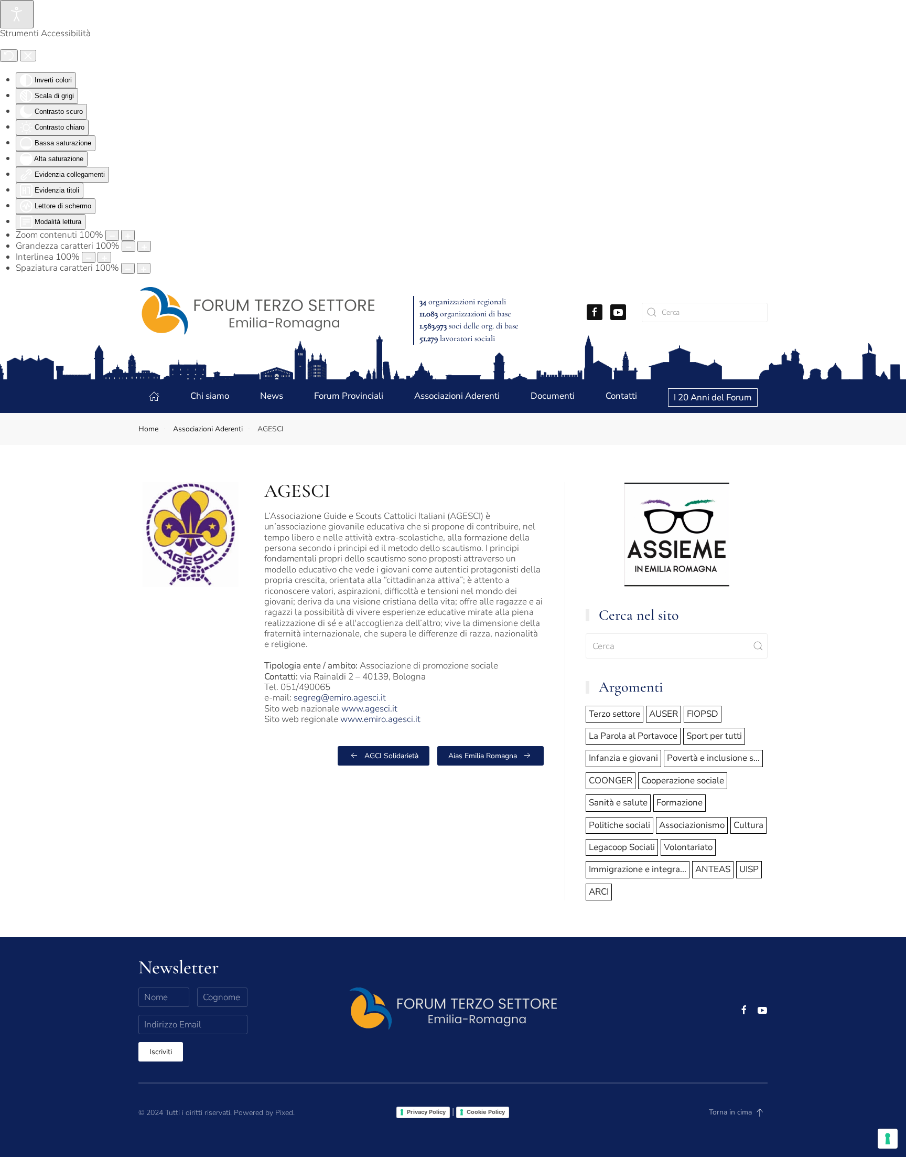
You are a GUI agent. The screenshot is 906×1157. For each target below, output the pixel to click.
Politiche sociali (619, 825)
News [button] (271, 396)
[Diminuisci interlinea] (88, 257)
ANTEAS (712, 869)
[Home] (154, 396)
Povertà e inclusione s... (713, 758)
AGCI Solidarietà (391, 756)
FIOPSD (702, 714)
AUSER (663, 714)
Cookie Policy (486, 1112)
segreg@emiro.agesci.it (340, 698)
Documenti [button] (553, 396)
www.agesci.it (369, 709)
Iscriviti (160, 1052)
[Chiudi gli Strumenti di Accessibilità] (28, 55)
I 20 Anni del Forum (713, 397)
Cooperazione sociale (682, 780)
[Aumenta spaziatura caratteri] (143, 268)
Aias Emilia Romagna (482, 756)
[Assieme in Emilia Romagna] (676, 533)
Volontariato (688, 847)
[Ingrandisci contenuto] (128, 235)
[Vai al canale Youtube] (618, 312)
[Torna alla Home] (257, 312)
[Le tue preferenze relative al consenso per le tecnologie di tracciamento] (888, 1139)
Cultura (748, 825)
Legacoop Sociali (622, 847)
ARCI (599, 892)
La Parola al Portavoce (633, 736)
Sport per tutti (714, 736)
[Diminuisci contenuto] (112, 235)
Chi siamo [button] (209, 396)
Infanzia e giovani (623, 758)
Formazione (679, 803)
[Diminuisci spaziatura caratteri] (128, 268)
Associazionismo (692, 825)
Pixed (284, 1113)
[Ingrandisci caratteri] (144, 246)
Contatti (621, 396)
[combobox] (705, 312)
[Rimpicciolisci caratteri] (128, 246)
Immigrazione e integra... (637, 869)
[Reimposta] (9, 55)
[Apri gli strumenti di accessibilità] (17, 14)
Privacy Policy (426, 1112)
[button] (760, 1112)
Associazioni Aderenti (457, 396)
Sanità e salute (618, 803)
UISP (749, 869)
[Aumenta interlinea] (104, 257)
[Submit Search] (758, 646)
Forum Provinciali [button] (348, 396)
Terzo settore (614, 714)
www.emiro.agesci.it (380, 719)
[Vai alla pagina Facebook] (594, 312)
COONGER (610, 780)
